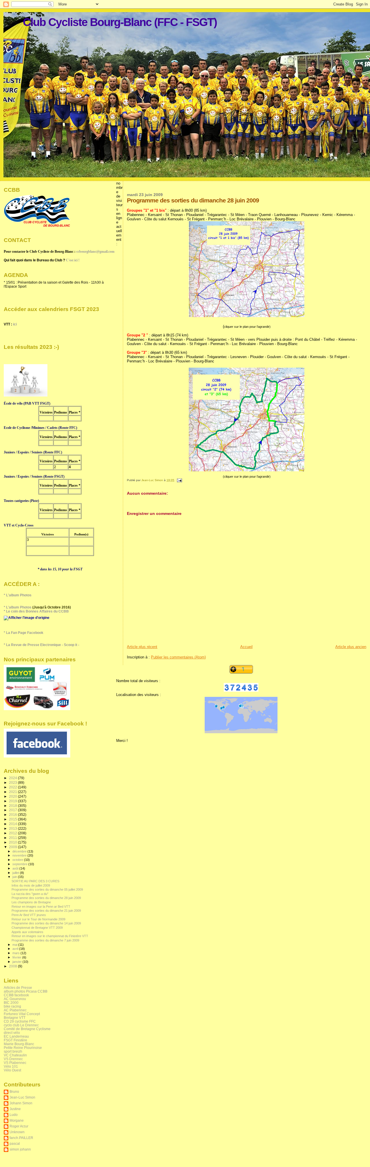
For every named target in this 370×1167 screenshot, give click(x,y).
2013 (13, 828)
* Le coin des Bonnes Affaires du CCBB (36, 611)
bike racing (12, 1006)
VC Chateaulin (15, 1055)
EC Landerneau (16, 1036)
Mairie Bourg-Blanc (19, 1044)
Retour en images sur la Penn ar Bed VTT (41, 906)
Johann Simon (21, 1103)
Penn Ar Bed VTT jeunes (29, 915)
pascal (15, 1143)
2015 (13, 819)
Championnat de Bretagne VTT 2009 (37, 927)
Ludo (14, 1114)
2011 (13, 838)
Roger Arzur (19, 1126)
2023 (13, 782)
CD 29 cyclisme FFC (20, 1021)
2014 (13, 824)
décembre (19, 851)
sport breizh (13, 1051)
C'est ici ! (72, 260)
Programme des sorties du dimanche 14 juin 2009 (46, 923)
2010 (13, 842)
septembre (20, 864)
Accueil (246, 647)
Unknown (17, 1132)
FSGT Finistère (15, 1040)
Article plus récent (142, 647)
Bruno (14, 1091)
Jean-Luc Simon (22, 1097)
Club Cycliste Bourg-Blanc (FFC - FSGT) (120, 22)
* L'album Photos (18, 595)
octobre (18, 859)
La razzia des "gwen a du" (30, 894)
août (15, 868)
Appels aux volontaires (27, 932)
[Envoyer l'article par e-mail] (179, 480)
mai (15, 944)
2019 (13, 801)
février (17, 957)
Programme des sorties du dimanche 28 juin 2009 (46, 898)
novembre (19, 855)
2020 (13, 796)
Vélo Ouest (12, 1070)
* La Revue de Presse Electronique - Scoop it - (41, 645)
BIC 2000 (11, 1002)
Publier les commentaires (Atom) (178, 657)
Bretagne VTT (14, 1017)
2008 (13, 966)
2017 (13, 810)
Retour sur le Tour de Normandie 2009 (38, 919)
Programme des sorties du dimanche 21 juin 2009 (46, 910)
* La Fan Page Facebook (23, 633)
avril (15, 948)
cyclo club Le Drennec (21, 1025)
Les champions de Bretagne (31, 902)
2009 (13, 847)
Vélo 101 (11, 1066)
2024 (13, 778)
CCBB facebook (16, 995)
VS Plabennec (15, 1062)
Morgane (17, 1120)
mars (16, 953)
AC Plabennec (15, 1010)
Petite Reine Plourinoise (23, 1047)
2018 (13, 805)
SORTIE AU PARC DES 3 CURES (35, 881)
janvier (17, 961)
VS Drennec (13, 1059)
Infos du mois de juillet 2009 (31, 885)
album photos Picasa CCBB (25, 991)
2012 (13, 833)
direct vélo (12, 1032)
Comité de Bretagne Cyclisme (27, 1029)
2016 (13, 814)
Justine (15, 1109)
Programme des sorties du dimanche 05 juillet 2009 (47, 889)
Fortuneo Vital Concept (22, 1014)
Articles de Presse (18, 987)
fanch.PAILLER (21, 1138)
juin (15, 876)
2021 (13, 792)
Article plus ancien (350, 647)
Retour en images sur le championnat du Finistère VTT (50, 936)
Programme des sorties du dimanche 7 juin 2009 (45, 940)
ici (15, 324)
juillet (16, 872)
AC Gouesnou (15, 999)
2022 (13, 787)
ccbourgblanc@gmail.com (95, 252)
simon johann (20, 1149)
